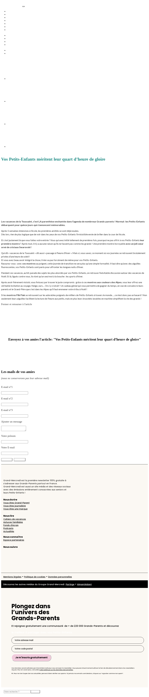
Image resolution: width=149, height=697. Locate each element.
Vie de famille (14, 17)
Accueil (11, 11)
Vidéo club (12, 23)
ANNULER (6, 460)
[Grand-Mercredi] (11, 5)
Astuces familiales (13, 522)
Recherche (12, 50)
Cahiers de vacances (14, 519)
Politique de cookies (34, 576)
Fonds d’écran (10, 525)
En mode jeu (13, 41)
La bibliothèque (15, 53)
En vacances (13, 26)
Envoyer (35, 692)
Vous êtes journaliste (14, 505)
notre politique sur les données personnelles (56, 670)
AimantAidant (14, 35)
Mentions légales (12, 576)
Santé (10, 38)
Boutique (12, 44)
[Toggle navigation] (23, 6)
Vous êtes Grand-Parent (16, 502)
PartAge (70, 584)
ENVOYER (19, 460)
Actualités (12, 14)
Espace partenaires (13, 540)
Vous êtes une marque (15, 508)
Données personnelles (60, 576)
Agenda (11, 29)
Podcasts (11, 20)
